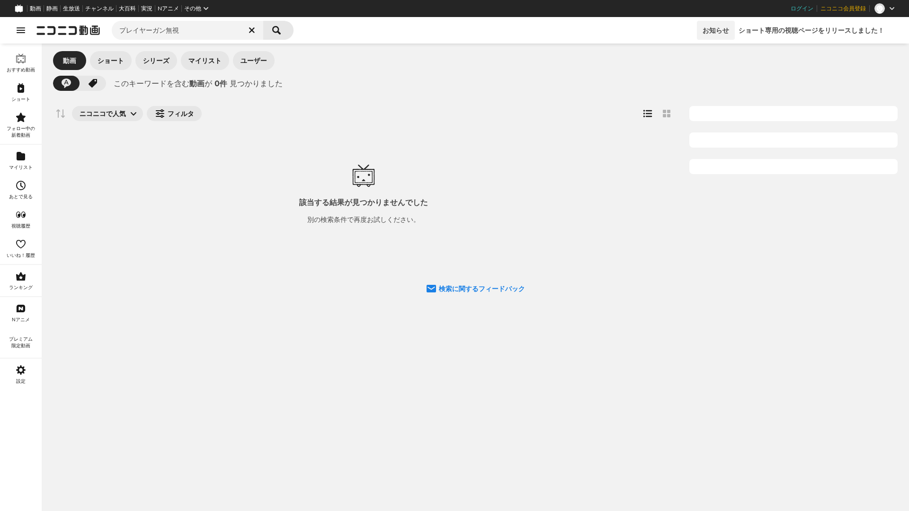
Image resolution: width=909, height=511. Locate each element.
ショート (111, 60)
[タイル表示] (666, 113)
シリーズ (156, 60)
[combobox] (187, 30)
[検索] (278, 30)
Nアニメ (168, 8)
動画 (35, 8)
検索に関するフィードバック (482, 288)
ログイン (802, 8)
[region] (21, 277)
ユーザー (254, 60)
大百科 (127, 8)
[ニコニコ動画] (68, 30)
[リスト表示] (647, 113)
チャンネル (99, 8)
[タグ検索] (93, 83)
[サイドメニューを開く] (20, 30)
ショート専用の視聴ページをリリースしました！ (811, 30)
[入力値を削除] (251, 30)
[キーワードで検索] (66, 83)
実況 (146, 8)
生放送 (71, 8)
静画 (52, 8)
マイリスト (205, 60)
